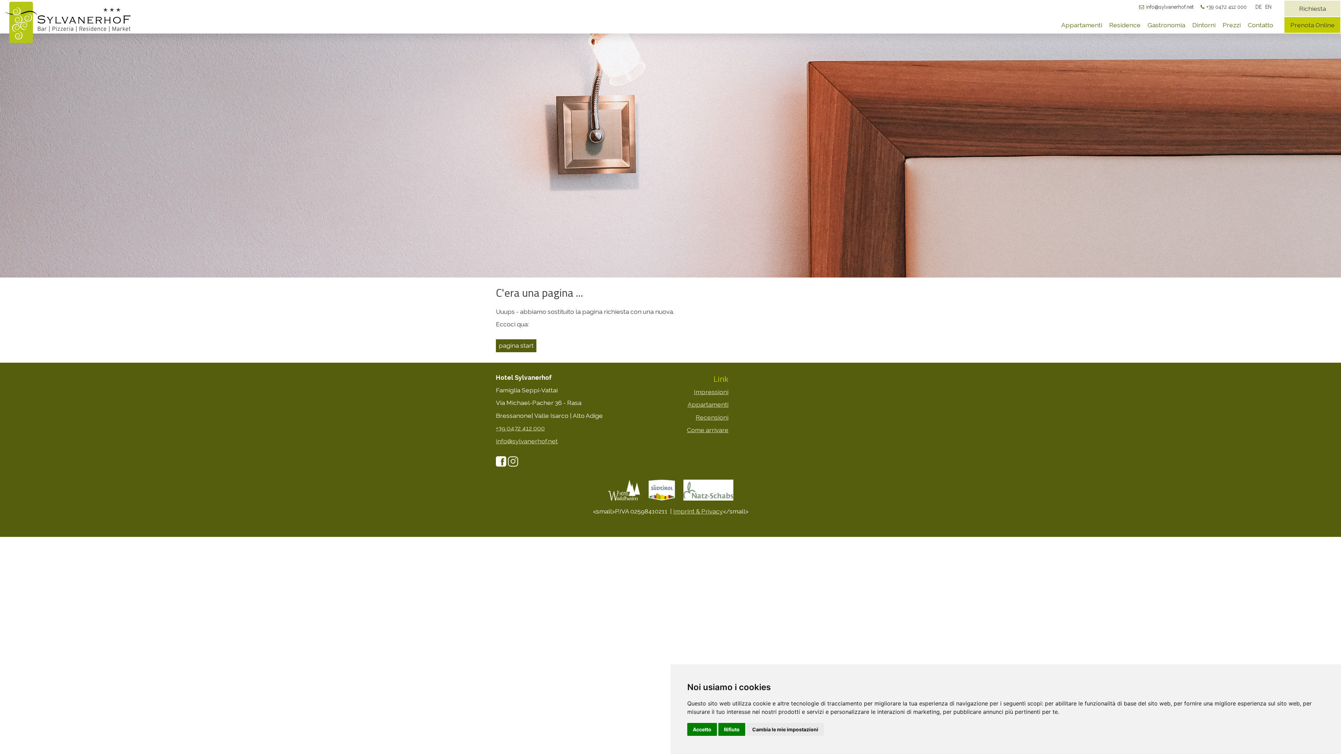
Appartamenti (1081, 25)
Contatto (1260, 25)
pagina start (516, 345)
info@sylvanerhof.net (1170, 7)
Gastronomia (1166, 25)
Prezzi (1232, 25)
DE (1258, 7)
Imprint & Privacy (698, 511)
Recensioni (712, 417)
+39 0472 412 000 (1227, 7)
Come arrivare (707, 430)
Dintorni (1204, 25)
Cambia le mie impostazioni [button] (785, 729)
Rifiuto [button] (732, 729)
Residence (1125, 25)
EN (1268, 7)
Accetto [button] (702, 729)
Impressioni (711, 392)
